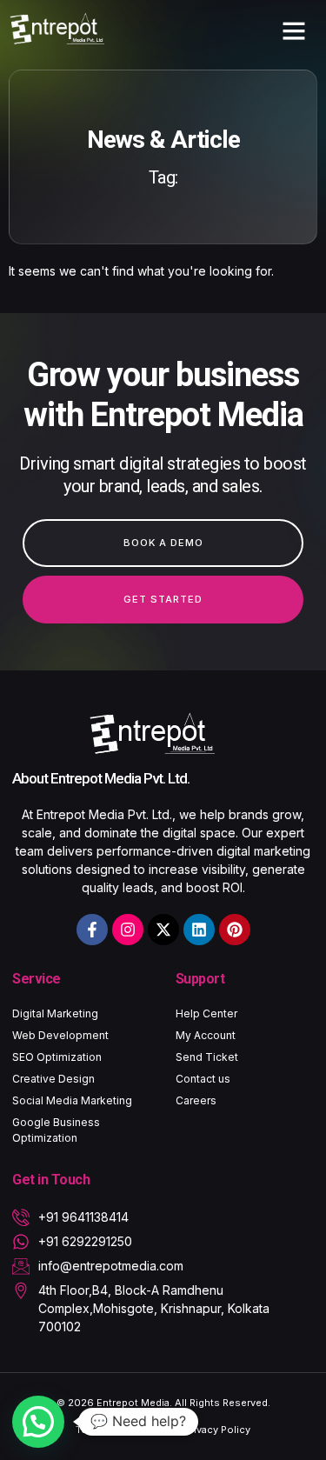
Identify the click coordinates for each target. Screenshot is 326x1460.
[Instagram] (127, 929)
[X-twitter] (163, 929)
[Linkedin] (199, 929)
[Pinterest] (234, 929)
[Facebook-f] (92, 929)
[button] (294, 30)
